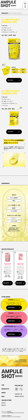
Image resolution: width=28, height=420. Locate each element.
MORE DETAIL (11, 307)
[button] (14, 80)
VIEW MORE (6, 283)
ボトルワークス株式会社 (6, 411)
